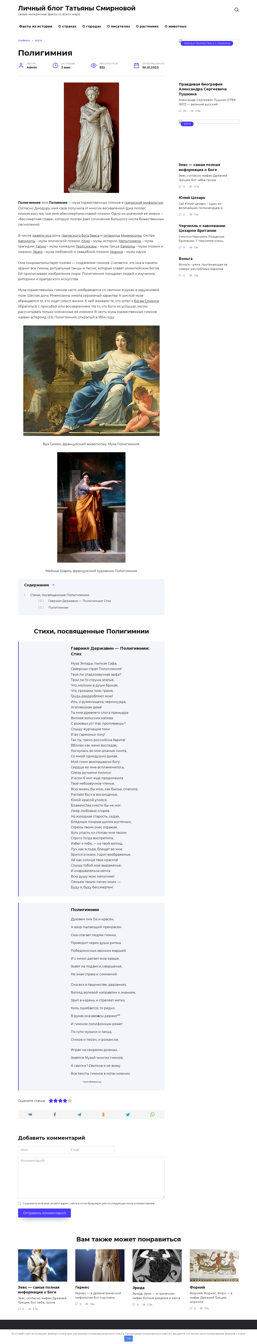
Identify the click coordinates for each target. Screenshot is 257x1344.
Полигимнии (58, 607)
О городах (91, 26)
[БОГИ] (209, 157)
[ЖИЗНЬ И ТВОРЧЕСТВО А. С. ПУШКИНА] (209, 76)
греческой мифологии (143, 203)
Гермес (82, 1287)
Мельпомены (130, 241)
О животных (176, 26)
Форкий (197, 1287)
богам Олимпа (146, 301)
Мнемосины (131, 235)
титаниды (111, 235)
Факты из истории (35, 26)
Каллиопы (26, 241)
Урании (116, 252)
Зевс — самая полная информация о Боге (199, 167)
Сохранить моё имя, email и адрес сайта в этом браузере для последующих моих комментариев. (89, 1203)
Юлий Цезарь (192, 197)
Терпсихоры (86, 246)
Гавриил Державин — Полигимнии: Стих (79, 601)
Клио (85, 241)
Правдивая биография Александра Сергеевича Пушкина (203, 89)
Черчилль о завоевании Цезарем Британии (202, 228)
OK (128, 1338)
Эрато (38, 252)
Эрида (139, 1288)
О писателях (118, 26)
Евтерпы (127, 246)
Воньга (186, 258)
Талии (41, 246)
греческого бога (75, 235)
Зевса (94, 235)
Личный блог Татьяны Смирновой (77, 8)
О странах (67, 26)
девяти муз (41, 235)
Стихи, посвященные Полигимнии (59, 595)
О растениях (147, 26)
